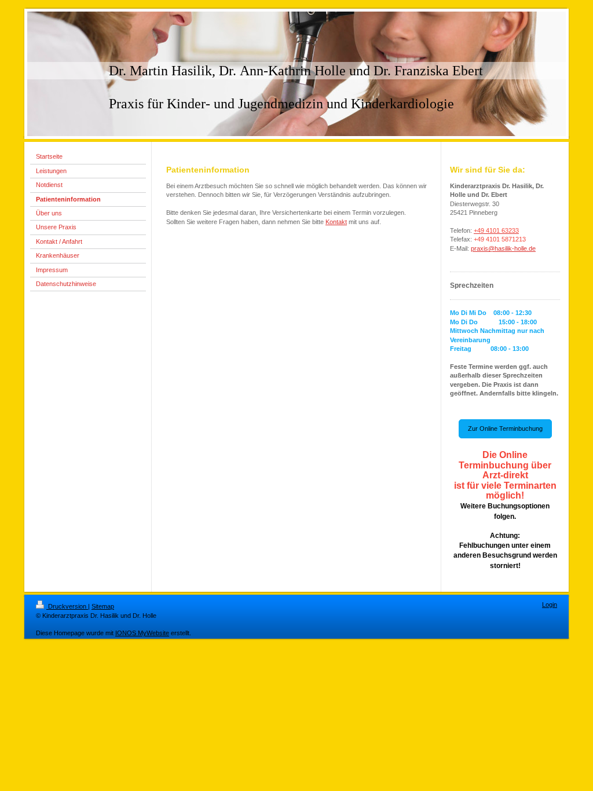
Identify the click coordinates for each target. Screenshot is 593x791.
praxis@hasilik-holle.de (503, 248)
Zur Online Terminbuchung (505, 428)
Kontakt (336, 221)
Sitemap (102, 606)
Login (549, 604)
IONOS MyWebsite (142, 632)
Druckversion (67, 606)
